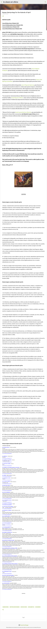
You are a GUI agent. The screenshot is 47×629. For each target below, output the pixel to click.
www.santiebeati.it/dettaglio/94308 (7, 538)
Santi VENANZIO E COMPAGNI (6, 510)
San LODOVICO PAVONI (6, 583)
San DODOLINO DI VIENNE (6, 463)
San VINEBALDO (4, 456)
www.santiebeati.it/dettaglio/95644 (7, 490)
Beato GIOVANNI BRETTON (6, 527)
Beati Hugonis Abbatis (17, 97)
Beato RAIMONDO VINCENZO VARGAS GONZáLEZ (10, 563)
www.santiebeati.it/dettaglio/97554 (7, 458)
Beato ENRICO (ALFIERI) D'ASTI (7, 532)
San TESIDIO (4, 475)
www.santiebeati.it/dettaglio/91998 (7, 473)
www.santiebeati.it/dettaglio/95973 (7, 581)
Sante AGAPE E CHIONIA (6, 481)
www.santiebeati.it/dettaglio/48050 (7, 498)
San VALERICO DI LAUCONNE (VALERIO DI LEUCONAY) (10, 467)
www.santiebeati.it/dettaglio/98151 (7, 476)
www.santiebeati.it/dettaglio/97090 (7, 465)
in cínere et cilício (10, 2)
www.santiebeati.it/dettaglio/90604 (7, 589)
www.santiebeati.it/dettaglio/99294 (7, 573)
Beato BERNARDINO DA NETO (7, 571)
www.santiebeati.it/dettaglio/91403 (7, 522)
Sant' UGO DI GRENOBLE (6, 492)
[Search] (19, 2)
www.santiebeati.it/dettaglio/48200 (7, 453)
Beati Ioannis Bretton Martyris (23, 112)
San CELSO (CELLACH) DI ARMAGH (7, 506)
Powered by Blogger (24, 625)
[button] (3, 16)
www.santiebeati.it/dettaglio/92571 (7, 546)
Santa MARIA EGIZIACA (5, 447)
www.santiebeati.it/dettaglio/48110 (7, 514)
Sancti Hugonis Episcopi (27, 85)
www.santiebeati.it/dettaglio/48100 (7, 508)
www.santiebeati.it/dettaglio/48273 (7, 483)
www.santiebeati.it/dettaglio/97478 (7, 554)
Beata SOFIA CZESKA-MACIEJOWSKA (8, 575)
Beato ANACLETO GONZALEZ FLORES (8, 540)
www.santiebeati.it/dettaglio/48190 (7, 530)
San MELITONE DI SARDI (6, 485)
